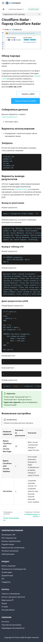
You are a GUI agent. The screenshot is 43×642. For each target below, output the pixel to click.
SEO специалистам (9, 538)
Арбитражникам (8, 554)
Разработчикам (8, 544)
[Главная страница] (3, 9)
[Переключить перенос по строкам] (35, 228)
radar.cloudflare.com (9, 117)
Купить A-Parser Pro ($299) (25, 101)
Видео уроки (6, 600)
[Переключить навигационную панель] (3, 3)
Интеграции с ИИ (8, 535)
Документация (7, 575)
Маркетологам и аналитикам (13, 547)
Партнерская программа (11, 625)
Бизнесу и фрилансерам (11, 541)
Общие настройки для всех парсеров (18, 423)
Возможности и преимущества (14, 569)
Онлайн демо (7, 572)
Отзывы (5, 607)
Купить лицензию (9, 566)
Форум (4, 603)
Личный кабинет (8, 610)
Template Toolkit (20, 189)
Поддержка (6, 582)
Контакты (5, 621)
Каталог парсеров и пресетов (13, 597)
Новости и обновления (11, 594)
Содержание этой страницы (14, 14)
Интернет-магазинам (10, 551)
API (3, 579)
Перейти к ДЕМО (28, 94)
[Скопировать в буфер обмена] (39, 156)
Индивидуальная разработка (13, 628)
